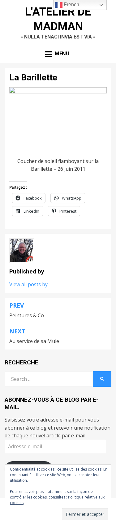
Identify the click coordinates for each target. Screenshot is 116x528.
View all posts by (28, 284)
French (70, 4)
